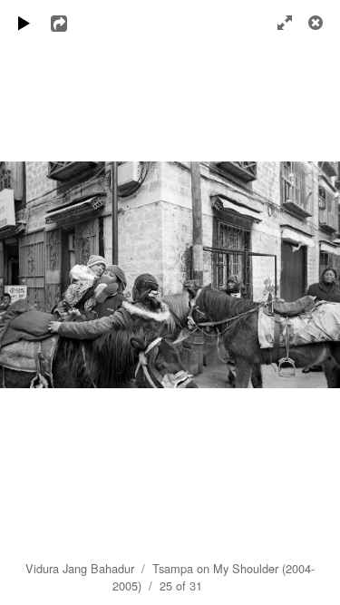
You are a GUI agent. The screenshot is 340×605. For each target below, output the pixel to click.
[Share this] (71, 22)
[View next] (313, 302)
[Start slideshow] (24, 22)
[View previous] (27, 302)
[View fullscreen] (276, 22)
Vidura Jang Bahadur (79, 568)
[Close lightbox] (317, 22)
